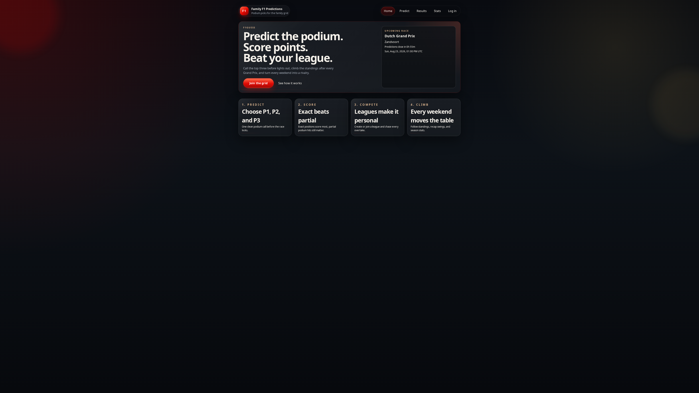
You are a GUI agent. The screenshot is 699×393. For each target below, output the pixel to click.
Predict (404, 11)
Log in (452, 11)
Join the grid (258, 83)
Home (388, 11)
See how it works (290, 83)
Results (422, 11)
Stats (437, 11)
